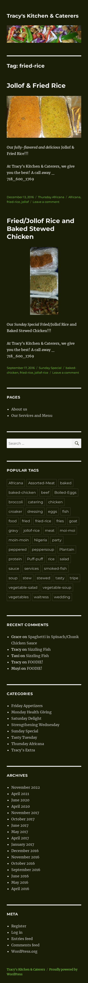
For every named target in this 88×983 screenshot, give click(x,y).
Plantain (66, 549)
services (31, 568)
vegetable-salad (23, 587)
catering (35, 502)
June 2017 (19, 825)
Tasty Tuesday (24, 737)
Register (18, 926)
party (57, 540)
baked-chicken (22, 492)
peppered (18, 549)
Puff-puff (35, 559)
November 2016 (25, 857)
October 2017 (23, 819)
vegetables (19, 597)
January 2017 (22, 844)
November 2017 (25, 812)
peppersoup (43, 549)
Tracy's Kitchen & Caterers (43, 16)
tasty (60, 578)
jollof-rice (41, 372)
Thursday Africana (51, 197)
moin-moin (19, 540)
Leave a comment (46, 202)
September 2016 (25, 869)
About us (19, 409)
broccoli (16, 502)
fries (60, 521)
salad (64, 559)
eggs (52, 511)
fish (65, 511)
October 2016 (23, 863)
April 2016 (20, 888)
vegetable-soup (57, 587)
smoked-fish (55, 568)
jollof (25, 202)
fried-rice (13, 202)
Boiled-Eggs (65, 492)
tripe (74, 578)
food (13, 521)
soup (13, 578)
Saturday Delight (26, 718)
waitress (41, 597)
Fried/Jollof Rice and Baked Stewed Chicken (40, 228)
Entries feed (22, 938)
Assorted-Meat (41, 483)
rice (51, 559)
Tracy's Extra (23, 750)
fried (26, 521)
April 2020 (20, 806)
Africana (74, 197)
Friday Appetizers (27, 705)
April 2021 (20, 793)
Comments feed (25, 945)
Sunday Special (50, 368)
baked (66, 483)
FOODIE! (35, 662)
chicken (55, 502)
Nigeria (40, 540)
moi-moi (67, 530)
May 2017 (19, 831)
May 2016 (19, 882)
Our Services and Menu (31, 415)
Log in (17, 932)
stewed (43, 578)
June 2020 (20, 800)
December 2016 (25, 850)
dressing (35, 511)
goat (73, 521)
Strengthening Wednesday (35, 724)
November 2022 (25, 787)
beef (45, 492)
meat (50, 530)
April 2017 (20, 838)
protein (15, 559)
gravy (13, 530)
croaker (15, 511)
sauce (14, 568)
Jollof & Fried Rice (36, 85)
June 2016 (20, 876)
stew (27, 578)
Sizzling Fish (39, 649)
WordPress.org (24, 951)
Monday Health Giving (31, 712)
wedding (62, 597)
